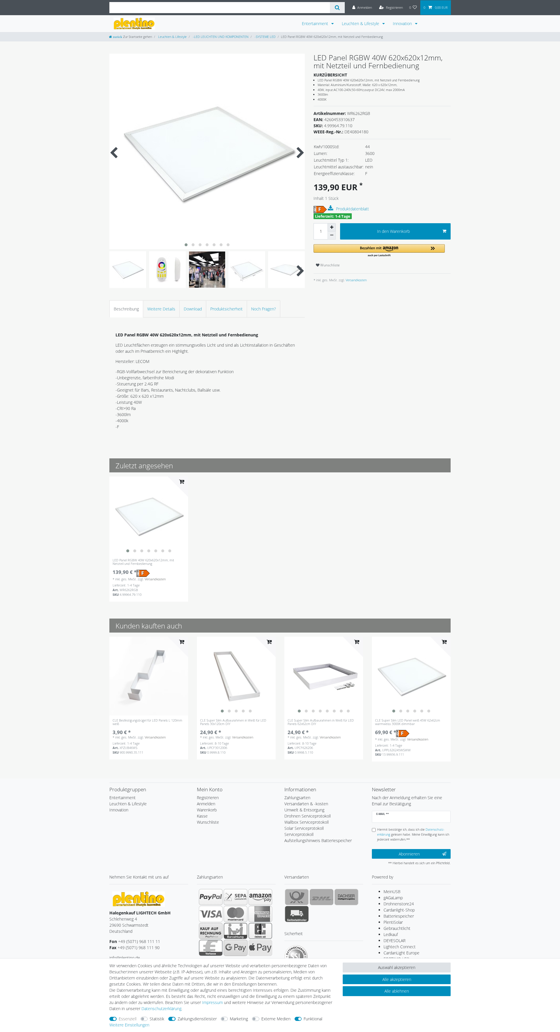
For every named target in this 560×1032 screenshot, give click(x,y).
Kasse (202, 816)
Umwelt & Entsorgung (304, 810)
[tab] (126, 308)
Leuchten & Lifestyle (361, 23)
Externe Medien (275, 1018)
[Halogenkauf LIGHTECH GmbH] (138, 899)
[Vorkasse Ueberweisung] (210, 947)
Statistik (157, 1018)
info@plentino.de (124, 958)
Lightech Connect (400, 946)
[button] (379, 250)
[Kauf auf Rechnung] (210, 930)
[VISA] (210, 913)
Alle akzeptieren (396, 979)
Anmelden (206, 803)
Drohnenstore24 (399, 904)
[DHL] (321, 896)
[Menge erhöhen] (332, 227)
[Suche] (337, 7)
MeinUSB (392, 891)
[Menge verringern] (332, 235)
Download (193, 309)
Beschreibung (126, 309)
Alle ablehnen (396, 991)
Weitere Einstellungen (129, 1025)
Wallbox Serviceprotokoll (306, 822)
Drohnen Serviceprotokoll (307, 816)
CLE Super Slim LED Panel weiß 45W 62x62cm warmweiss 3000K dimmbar (407, 722)
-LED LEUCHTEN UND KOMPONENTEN (220, 36)
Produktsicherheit (226, 309)
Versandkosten (356, 280)
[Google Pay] (235, 947)
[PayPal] (210, 896)
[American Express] (260, 913)
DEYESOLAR (394, 940)
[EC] (260, 930)
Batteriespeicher (399, 916)
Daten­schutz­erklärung (161, 1008)
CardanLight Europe (401, 953)
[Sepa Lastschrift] (235, 896)
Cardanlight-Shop (399, 910)
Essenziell (127, 1018)
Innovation (403, 23)
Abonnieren (409, 854)
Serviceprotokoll (299, 834)
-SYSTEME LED (265, 36)
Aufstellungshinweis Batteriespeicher (318, 840)
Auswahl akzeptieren (396, 967)
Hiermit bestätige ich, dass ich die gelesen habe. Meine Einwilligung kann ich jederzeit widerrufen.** (413, 834)
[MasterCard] (235, 913)
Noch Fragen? (263, 309)
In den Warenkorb (393, 231)
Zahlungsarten (297, 797)
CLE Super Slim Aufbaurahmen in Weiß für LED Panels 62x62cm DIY (321, 722)
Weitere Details (161, 309)
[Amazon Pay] (260, 896)
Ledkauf (391, 934)
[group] (148, 515)
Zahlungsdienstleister (197, 1018)
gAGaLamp (393, 897)
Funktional (313, 1018)
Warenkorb (207, 810)
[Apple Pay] (260, 947)
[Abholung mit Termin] (296, 913)
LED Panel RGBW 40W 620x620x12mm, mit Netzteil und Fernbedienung (143, 562)
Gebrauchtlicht (397, 928)
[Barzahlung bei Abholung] (235, 930)
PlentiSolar (393, 922)
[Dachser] (346, 896)
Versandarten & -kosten (306, 803)
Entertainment (315, 23)
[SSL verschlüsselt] (296, 956)
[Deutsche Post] (296, 896)
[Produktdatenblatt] (331, 208)
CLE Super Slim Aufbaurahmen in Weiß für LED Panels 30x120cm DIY (233, 722)
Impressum (212, 1002)
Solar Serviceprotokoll (304, 828)
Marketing (239, 1018)
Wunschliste (329, 265)
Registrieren (208, 797)
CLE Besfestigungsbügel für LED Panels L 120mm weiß (147, 722)
